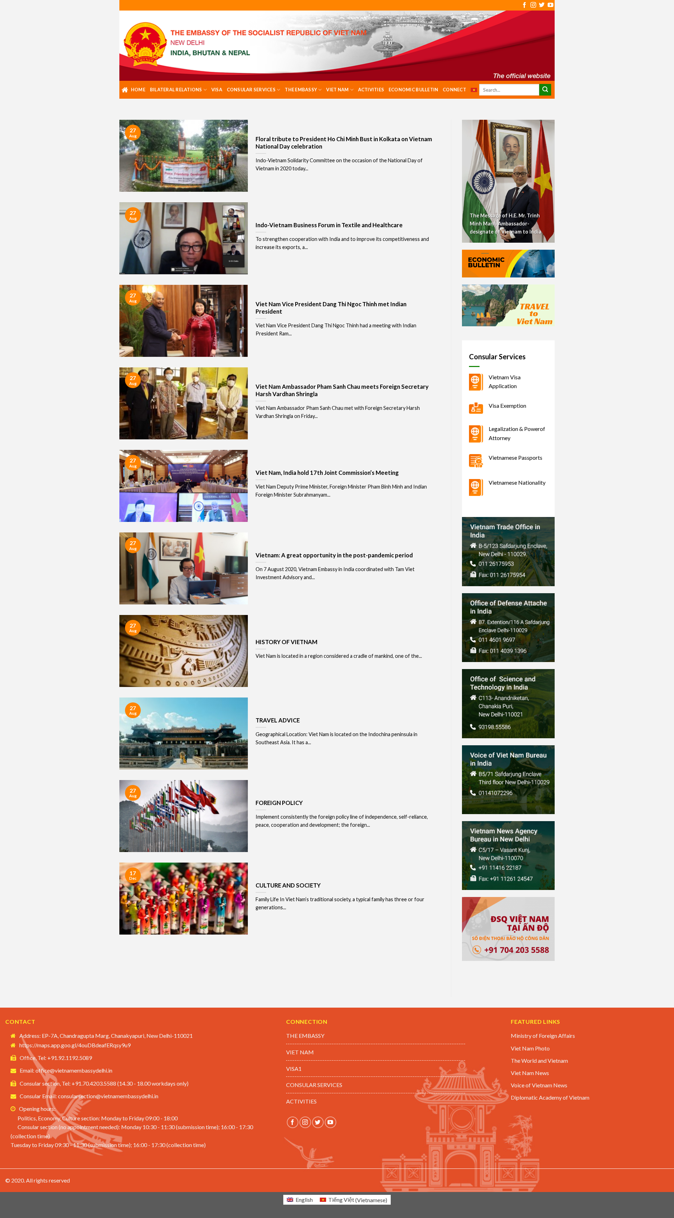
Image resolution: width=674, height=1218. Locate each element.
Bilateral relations (176, 89)
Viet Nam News (530, 1072)
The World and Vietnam (539, 1060)
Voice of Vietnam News (539, 1085)
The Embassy (301, 89)
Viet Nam (337, 89)
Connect (454, 89)
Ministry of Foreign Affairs (543, 1035)
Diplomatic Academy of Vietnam (550, 1097)
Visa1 (294, 1068)
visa (216, 89)
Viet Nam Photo (530, 1048)
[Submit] (545, 90)
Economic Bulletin (413, 89)
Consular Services (251, 89)
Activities (371, 89)
